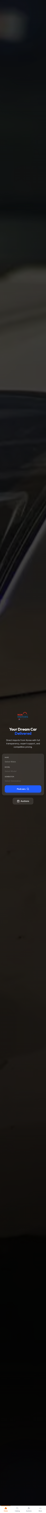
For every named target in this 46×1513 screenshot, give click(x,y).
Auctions (25, 801)
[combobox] (23, 761)
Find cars (21, 789)
